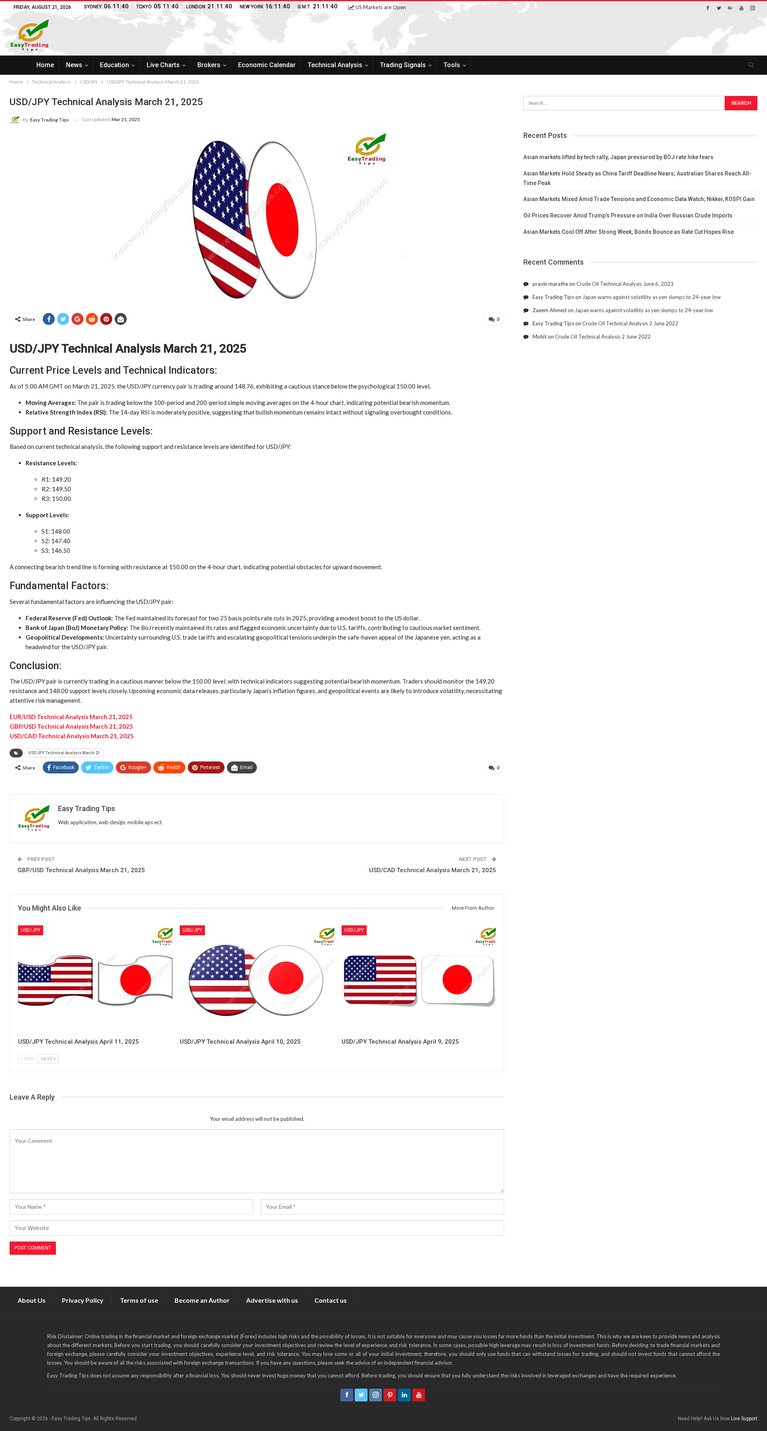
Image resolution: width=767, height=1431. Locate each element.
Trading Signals (403, 65)
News (74, 65)
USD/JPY (30, 930)
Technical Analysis (335, 65)
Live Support (744, 1418)
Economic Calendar (267, 65)
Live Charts (163, 65)
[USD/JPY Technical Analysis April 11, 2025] (95, 979)
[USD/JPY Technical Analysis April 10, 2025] (257, 979)
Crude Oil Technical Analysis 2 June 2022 (630, 323)
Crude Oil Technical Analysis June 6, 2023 (625, 284)
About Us (32, 1300)
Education (114, 65)
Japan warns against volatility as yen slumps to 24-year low (651, 297)
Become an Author (202, 1300)
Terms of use (139, 1300)
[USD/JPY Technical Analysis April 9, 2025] (419, 979)
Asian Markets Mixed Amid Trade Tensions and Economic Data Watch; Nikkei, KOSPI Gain (639, 199)
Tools (451, 65)
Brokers (209, 65)
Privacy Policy (82, 1300)
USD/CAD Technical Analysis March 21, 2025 (432, 870)
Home (45, 65)
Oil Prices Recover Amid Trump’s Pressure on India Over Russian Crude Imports (628, 215)
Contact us (330, 1300)
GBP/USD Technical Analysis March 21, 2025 (81, 870)
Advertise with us (272, 1300)
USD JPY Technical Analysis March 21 (64, 753)
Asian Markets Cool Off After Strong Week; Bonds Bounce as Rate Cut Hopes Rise (628, 232)
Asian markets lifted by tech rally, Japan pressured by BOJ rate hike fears (618, 157)
